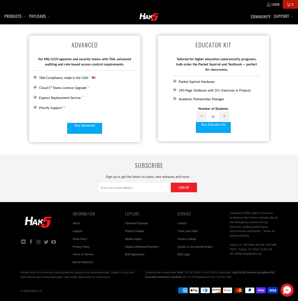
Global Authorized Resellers (142, 246)
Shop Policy (80, 239)
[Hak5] (149, 16)
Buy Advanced (85, 125)
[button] (15, 16)
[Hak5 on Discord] (23, 242)
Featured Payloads (136, 223)
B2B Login (183, 254)
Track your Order (187, 231)
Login (275, 4)
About (76, 223)
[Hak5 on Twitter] (46, 242)
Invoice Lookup (186, 239)
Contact (182, 223)
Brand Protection (83, 262)
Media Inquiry (133, 239)
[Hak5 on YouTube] (54, 242)
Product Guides (134, 231)
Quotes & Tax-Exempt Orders (195, 246)
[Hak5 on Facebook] (31, 242)
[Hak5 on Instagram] (38, 242)
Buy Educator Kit (213, 124)
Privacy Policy (81, 246)
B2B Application (134, 254)
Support (77, 231)
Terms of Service (83, 254)
